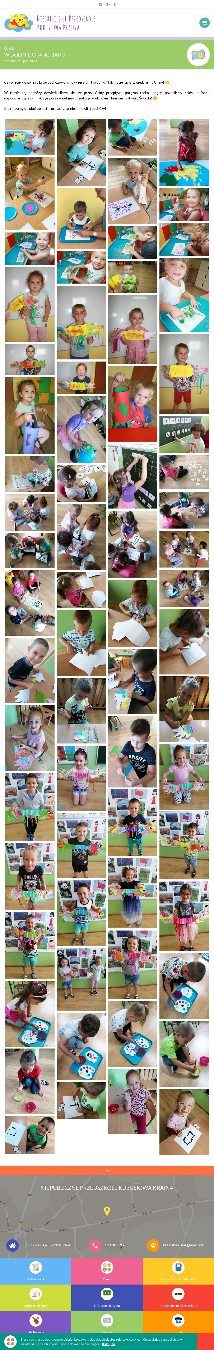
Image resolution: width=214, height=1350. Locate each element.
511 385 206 (115, 1245)
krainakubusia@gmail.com (183, 1245)
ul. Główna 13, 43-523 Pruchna (47, 1245)
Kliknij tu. (108, 1344)
